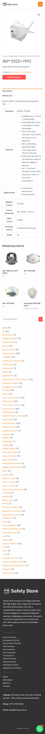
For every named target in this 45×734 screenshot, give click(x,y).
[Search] (41, 319)
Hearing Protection (10, 665)
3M (13, 72)
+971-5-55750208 (16, 704)
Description (7, 91)
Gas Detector (8, 656)
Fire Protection (9, 649)
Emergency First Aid (11, 640)
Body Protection (9, 637)
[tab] (22, 91)
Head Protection (9, 662)
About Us (6, 683)
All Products (7, 680)
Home (4, 56)
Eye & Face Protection (12, 643)
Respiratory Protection (17, 56)
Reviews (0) (7, 96)
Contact (6, 686)
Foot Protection (9, 653)
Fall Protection (9, 646)
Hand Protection (9, 659)
